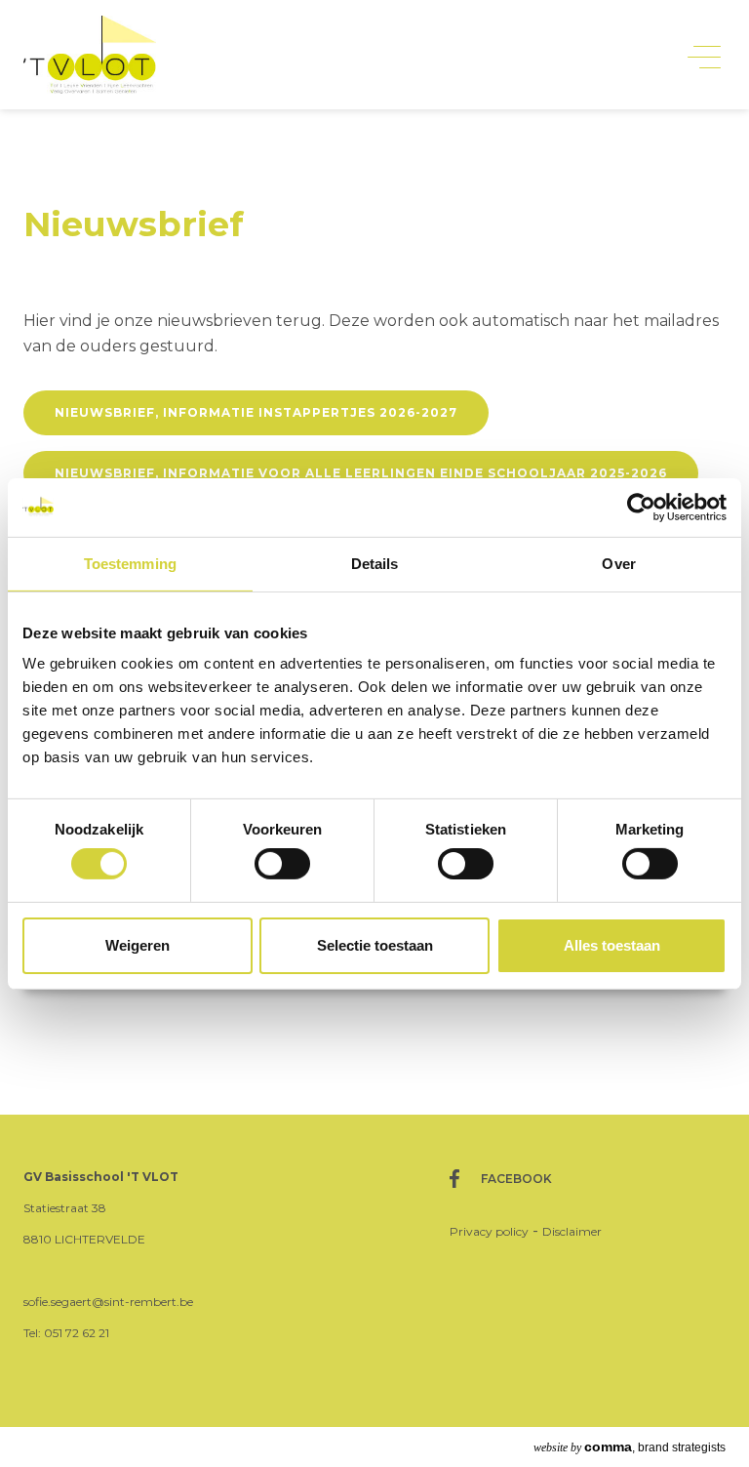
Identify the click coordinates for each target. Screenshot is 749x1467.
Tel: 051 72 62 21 (66, 1332)
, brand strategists (629, 1446)
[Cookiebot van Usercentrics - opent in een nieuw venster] (641, 506)
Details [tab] (375, 562)
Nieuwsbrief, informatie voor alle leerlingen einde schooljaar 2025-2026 (361, 473)
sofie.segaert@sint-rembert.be (108, 1301)
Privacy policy (489, 1231)
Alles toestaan (612, 945)
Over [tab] (618, 562)
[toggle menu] (704, 55)
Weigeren (137, 945)
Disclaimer (572, 1231)
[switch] (282, 863)
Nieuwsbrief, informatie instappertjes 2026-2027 (256, 412)
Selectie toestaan (375, 945)
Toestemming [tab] (130, 562)
